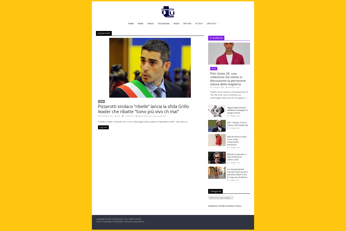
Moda (176, 23)
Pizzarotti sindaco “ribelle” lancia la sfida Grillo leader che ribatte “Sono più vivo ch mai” (143, 108)
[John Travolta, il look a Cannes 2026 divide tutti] (217, 121)
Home (131, 23)
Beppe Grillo (143, 116)
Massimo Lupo (234, 87)
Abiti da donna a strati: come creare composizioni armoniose (237, 140)
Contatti (221, 206)
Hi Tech (199, 23)
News (140, 23)
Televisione (163, 23)
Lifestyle (211, 23)
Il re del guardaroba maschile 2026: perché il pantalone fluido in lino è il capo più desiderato (237, 173)
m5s (150, 116)
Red (119, 116)
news (155, 116)
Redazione (212, 206)
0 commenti (129, 116)
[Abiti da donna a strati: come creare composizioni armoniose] (217, 135)
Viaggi (150, 23)
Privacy (238, 206)
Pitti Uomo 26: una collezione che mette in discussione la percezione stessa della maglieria (228, 78)
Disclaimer (230, 206)
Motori (187, 23)
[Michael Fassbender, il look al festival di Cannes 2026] (217, 153)
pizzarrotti (162, 116)
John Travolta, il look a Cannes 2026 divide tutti (237, 123)
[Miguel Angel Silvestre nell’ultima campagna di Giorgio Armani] (217, 106)
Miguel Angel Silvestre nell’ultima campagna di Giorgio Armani (237, 110)
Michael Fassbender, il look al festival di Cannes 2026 (236, 157)
